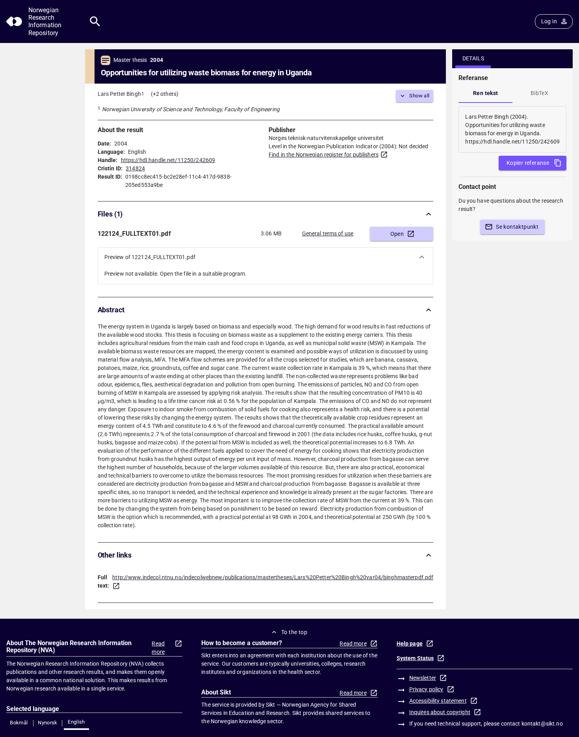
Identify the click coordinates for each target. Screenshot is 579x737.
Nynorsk (48, 723)
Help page (410, 643)
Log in (549, 21)
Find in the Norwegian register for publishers (324, 154)
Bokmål (19, 723)
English (76, 722)
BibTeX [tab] (539, 93)
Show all (419, 96)
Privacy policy (426, 689)
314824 (135, 168)
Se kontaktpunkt (517, 227)
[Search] (95, 21)
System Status (415, 658)
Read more (158, 647)
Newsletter (422, 678)
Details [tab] (473, 58)
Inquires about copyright (439, 712)
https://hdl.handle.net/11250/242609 (168, 160)
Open (397, 234)
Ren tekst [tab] (485, 93)
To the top (294, 632)
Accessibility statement (438, 701)
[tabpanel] (512, 129)
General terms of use (328, 233)
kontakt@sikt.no (542, 723)
